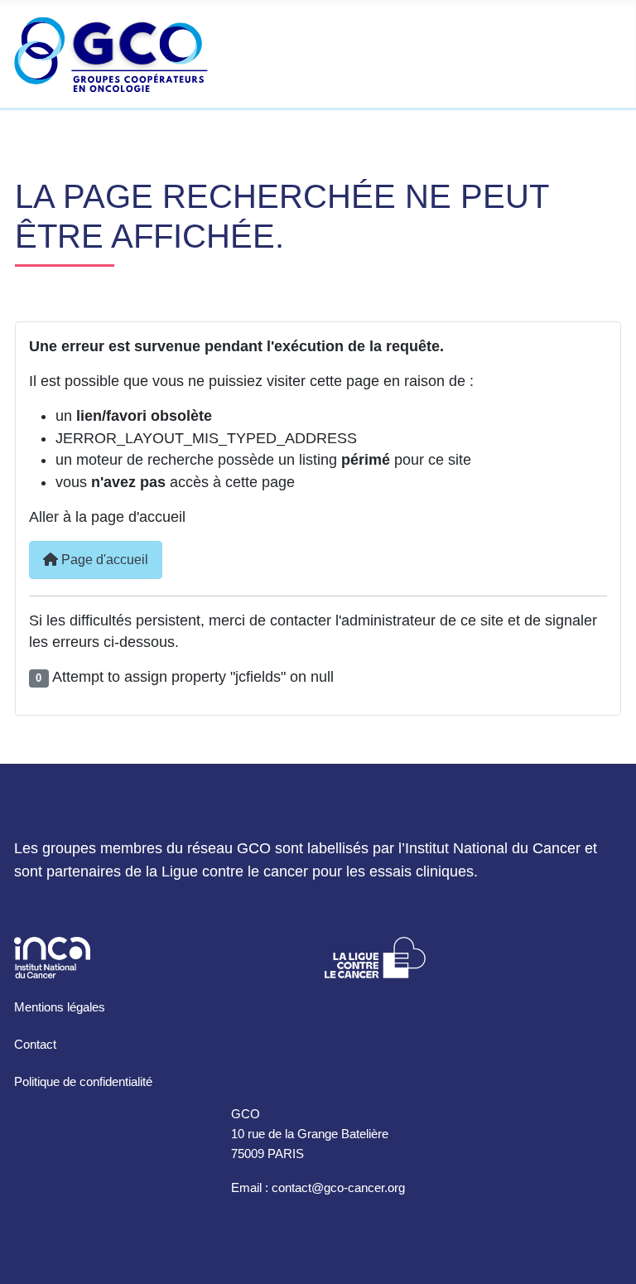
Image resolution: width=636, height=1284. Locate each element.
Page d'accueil (103, 560)
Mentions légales (59, 1007)
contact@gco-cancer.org (338, 1187)
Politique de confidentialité (83, 1081)
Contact (35, 1044)
